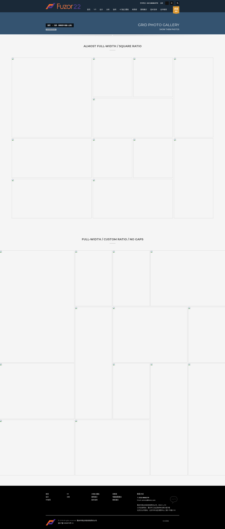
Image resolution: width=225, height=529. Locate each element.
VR (68, 494)
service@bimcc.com (148, 500)
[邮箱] (177, 521)
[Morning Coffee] (112, 77)
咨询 (176, 9)
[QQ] (167, 3)
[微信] (170, 521)
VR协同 (48, 500)
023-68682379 (152, 3)
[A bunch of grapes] (132, 117)
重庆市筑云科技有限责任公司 (87, 520)
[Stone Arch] (153, 77)
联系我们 (115, 500)
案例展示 (94, 497)
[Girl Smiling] (51, 97)
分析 (68, 497)
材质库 (114, 494)
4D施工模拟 (95, 494)
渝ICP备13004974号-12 (65, 523)
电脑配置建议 (117, 497)
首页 (47, 494)
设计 (47, 497)
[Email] (171, 3)
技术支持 (94, 500)
